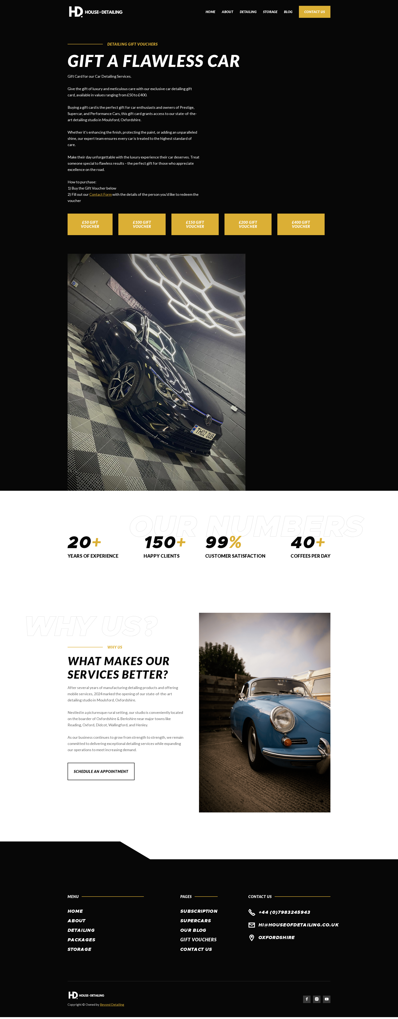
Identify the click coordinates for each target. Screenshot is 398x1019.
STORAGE (270, 12)
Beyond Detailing (112, 1004)
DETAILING (248, 12)
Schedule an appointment (101, 771)
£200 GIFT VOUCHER (248, 224)
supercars (195, 921)
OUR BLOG (193, 930)
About (227, 12)
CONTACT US (196, 949)
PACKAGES (82, 940)
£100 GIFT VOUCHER (142, 224)
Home (210, 12)
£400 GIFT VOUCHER (301, 224)
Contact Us (314, 12)
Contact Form (100, 194)
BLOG (288, 12)
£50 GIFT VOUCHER (90, 224)
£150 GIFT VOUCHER (195, 224)
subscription (199, 911)
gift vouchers (198, 939)
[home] (96, 11)
